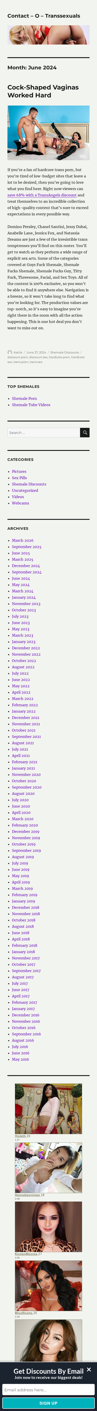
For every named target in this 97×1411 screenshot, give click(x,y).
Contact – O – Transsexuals (43, 16)
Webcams (20, 503)
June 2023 (21, 622)
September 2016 (26, 1034)
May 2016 (20, 1059)
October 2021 (23, 730)
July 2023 (20, 616)
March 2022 (22, 698)
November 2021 (26, 724)
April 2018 (21, 939)
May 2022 (21, 686)
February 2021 (24, 762)
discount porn (17, 357)
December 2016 (25, 1015)
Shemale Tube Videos (31, 405)
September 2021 (26, 736)
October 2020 (24, 781)
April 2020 (21, 812)
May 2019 (20, 876)
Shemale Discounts (64, 352)
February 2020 (25, 825)
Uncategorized (25, 490)
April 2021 (21, 755)
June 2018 (20, 932)
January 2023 (23, 641)
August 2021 (23, 743)
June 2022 (21, 679)
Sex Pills (19, 478)
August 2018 (23, 926)
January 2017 (23, 1008)
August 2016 (23, 1040)
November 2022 (26, 654)
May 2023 (20, 629)
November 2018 (26, 914)
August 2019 (23, 857)
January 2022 (24, 711)
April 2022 (21, 692)
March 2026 (23, 540)
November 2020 (26, 774)
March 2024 (22, 591)
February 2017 (24, 1002)
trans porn (21, 362)
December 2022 (26, 648)
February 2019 (24, 895)
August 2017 (23, 977)
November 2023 (26, 603)
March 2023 (22, 635)
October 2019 (24, 844)
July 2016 (20, 1046)
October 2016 (24, 1027)
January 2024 (24, 597)
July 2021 (20, 749)
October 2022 (24, 660)
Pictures (19, 471)
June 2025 (21, 553)
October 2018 (23, 920)
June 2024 (21, 578)
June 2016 (21, 1053)
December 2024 (26, 565)
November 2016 (26, 1021)
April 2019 (21, 882)
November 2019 (26, 838)
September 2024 (27, 572)
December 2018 (25, 907)
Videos (18, 497)
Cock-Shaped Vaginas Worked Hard (43, 91)
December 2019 (25, 831)
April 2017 (21, 996)
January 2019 (23, 901)
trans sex (36, 362)
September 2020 (27, 787)
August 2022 (23, 667)
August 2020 (23, 793)
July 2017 (20, 983)
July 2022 (20, 673)
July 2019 (20, 863)
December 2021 (25, 717)
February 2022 (25, 705)
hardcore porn (59, 357)
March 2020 (22, 819)
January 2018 (23, 951)
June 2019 (21, 869)
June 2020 (21, 806)
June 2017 (20, 989)
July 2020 (20, 800)
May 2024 (21, 584)
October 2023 (24, 610)
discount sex (38, 357)
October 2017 (23, 964)
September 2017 (26, 970)
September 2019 (26, 850)
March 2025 (22, 559)
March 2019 (22, 888)
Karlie (18, 352)
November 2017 (26, 958)
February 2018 (24, 945)
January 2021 (23, 768)
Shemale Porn (24, 398)
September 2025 (27, 546)
